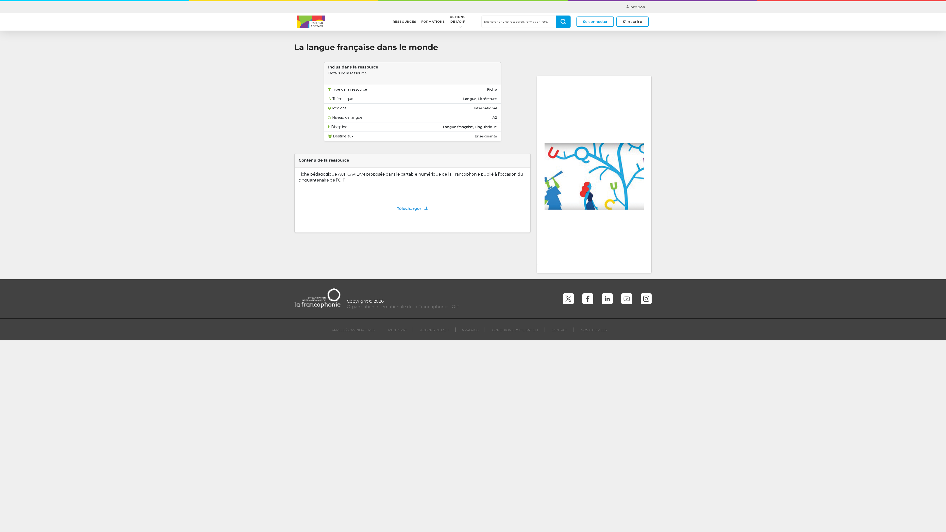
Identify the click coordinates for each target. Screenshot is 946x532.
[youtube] (626, 298)
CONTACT (559, 330)
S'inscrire (632, 21)
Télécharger (409, 208)
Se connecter (595, 21)
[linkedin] (607, 298)
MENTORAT (397, 330)
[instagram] (646, 298)
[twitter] (568, 298)
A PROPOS (470, 330)
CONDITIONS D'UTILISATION (515, 330)
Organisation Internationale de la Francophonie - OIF (403, 306)
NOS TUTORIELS (594, 330)
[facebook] (587, 298)
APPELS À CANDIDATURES (353, 330)
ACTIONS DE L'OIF (434, 330)
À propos (635, 7)
